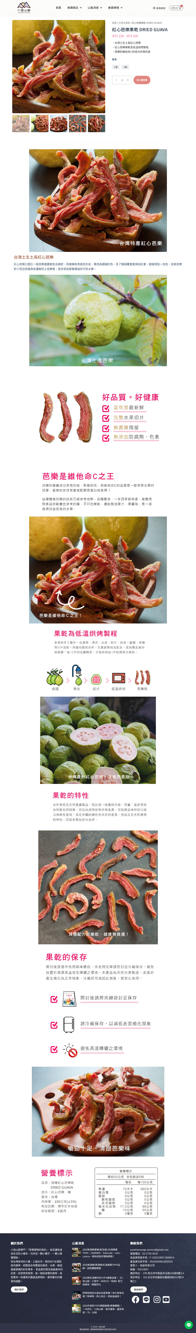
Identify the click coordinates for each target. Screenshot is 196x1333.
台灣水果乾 (124, 23)
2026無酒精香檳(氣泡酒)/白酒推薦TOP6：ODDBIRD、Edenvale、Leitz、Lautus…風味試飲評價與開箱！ (102, 1253)
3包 (125, 67)
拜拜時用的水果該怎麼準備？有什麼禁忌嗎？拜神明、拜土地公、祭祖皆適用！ (103, 1294)
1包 (116, 67)
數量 (114, 59)
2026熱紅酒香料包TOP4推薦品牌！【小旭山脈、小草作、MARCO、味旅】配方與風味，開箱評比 (103, 1281)
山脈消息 (93, 7)
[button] (189, 1325)
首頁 (58, 7)
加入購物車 (142, 79)
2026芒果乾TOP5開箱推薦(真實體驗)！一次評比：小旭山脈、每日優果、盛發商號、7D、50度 (103, 1309)
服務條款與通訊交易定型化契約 (103, 1329)
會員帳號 (113, 7)
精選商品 (72, 7)
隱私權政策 (84, 1329)
